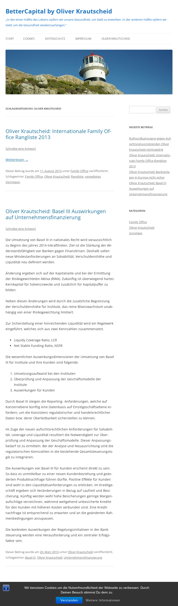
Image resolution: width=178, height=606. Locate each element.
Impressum (83, 39)
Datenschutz (55, 39)
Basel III (30, 557)
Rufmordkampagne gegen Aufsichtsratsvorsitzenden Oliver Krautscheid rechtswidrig (150, 144)
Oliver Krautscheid (116, 39)
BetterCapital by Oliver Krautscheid (59, 11)
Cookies (29, 39)
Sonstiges (135, 233)
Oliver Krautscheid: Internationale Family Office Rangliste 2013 (58, 133)
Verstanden (69, 600)
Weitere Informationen (103, 600)
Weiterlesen (17, 159)
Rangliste (77, 176)
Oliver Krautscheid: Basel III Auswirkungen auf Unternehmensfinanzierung (56, 214)
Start (10, 39)
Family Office (79, 171)
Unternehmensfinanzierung (83, 557)
